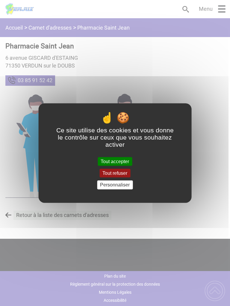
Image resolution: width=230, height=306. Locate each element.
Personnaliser (115, 184)
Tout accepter (115, 161)
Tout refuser (114, 173)
